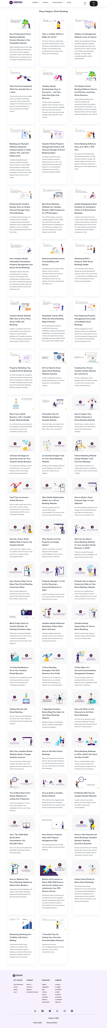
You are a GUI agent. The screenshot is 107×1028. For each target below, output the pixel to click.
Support (44, 984)
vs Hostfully (58, 989)
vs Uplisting (58, 997)
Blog (43, 989)
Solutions (35, 2)
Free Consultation (18, 984)
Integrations (45, 987)
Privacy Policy (37, 1022)
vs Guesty (57, 984)
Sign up (15, 989)
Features (44, 992)
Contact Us (29, 987)
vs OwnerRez (58, 999)
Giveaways (45, 997)
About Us (28, 984)
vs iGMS (57, 992)
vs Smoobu (58, 994)
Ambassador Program (32, 992)
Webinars (44, 999)
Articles (44, 994)
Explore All (58, 1002)
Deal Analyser (45, 1002)
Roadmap (29, 989)
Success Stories (57, 2)
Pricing (69, 2)
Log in (15, 992)
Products (45, 2)
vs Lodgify (58, 987)
